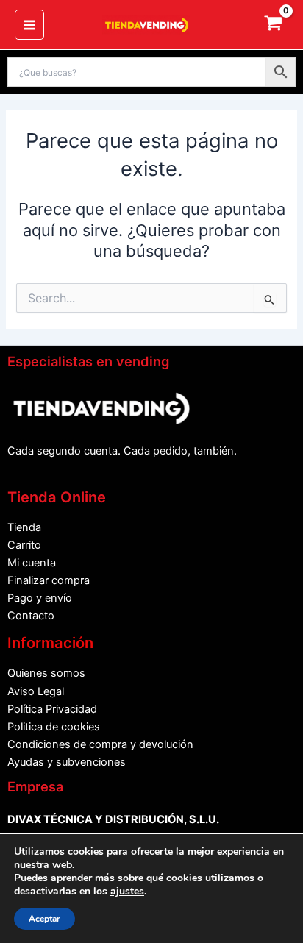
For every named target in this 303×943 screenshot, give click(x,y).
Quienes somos (46, 673)
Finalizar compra (48, 580)
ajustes (127, 891)
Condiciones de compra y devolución (100, 744)
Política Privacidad (52, 709)
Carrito (24, 545)
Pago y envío (39, 598)
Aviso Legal (35, 691)
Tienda (24, 527)
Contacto (30, 615)
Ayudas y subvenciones (66, 762)
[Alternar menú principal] (29, 24)
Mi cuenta (31, 562)
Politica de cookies (53, 726)
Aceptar (44, 919)
